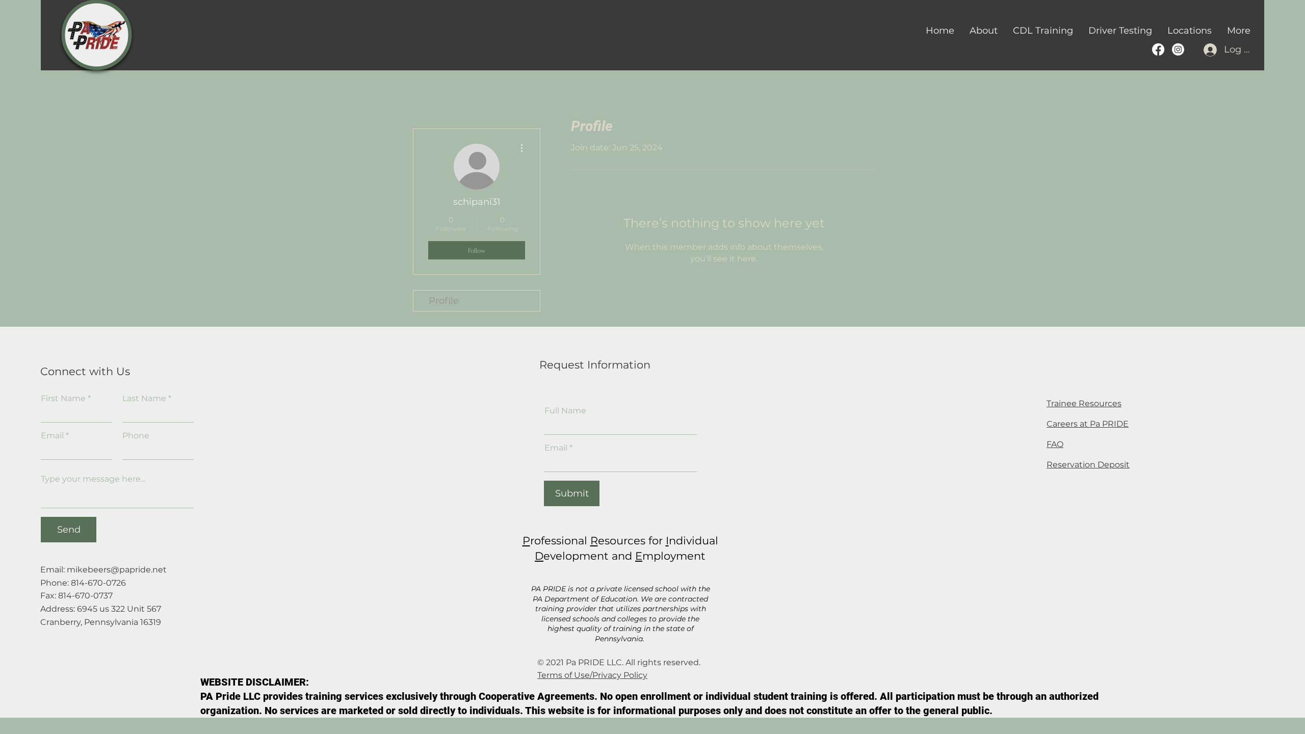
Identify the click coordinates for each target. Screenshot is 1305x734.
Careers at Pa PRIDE (1088, 424)
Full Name (565, 411)
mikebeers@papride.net (117, 569)
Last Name (144, 399)
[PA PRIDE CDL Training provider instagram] (1178, 49)
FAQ (1055, 444)
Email (52, 436)
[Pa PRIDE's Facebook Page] (1158, 49)
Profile (444, 300)
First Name (63, 399)
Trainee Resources (1084, 403)
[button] (1043, 30)
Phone (135, 436)
